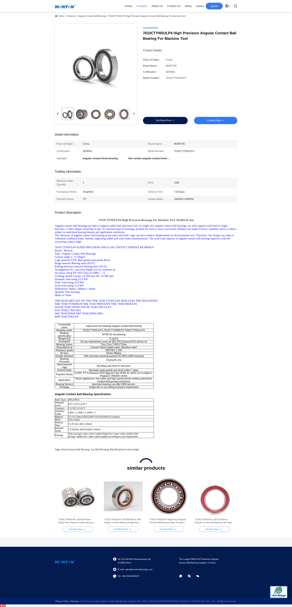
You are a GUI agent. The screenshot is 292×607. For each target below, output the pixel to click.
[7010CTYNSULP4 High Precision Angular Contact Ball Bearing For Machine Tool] (96, 65)
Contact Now (214, 120)
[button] (62, 501)
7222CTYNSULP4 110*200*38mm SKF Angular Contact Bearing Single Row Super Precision (122, 521)
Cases (200, 6)
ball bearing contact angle (124, 449)
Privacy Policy (62, 601)
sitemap (74, 601)
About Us (157, 6)
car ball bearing (100, 449)
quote (214, 6)
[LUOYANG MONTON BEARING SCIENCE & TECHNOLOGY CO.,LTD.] (65, 6)
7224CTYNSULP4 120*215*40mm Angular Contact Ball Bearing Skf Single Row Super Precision (214, 521)
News (188, 6)
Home (128, 6)
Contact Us (174, 6)
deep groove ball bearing (75, 449)
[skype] (191, 576)
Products (141, 6)
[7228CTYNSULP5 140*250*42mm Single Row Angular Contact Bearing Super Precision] (77, 496)
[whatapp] (183, 576)
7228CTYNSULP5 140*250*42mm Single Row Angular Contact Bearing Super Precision (75, 521)
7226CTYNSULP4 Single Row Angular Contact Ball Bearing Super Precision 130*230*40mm (167, 521)
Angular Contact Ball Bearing (92, 16)
